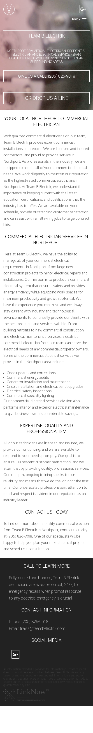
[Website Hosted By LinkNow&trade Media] (26, 695)
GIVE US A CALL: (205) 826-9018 (46, 76)
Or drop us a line (46, 98)
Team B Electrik (46, 36)
